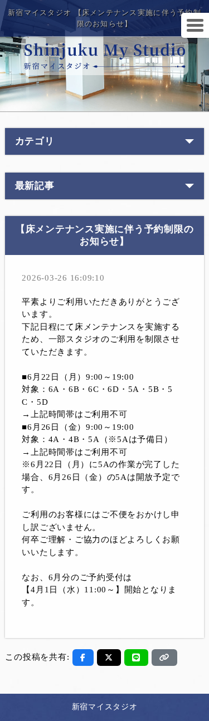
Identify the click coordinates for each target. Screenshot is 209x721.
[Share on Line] (136, 657)
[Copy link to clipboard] (164, 657)
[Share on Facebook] (83, 657)
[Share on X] (109, 657)
